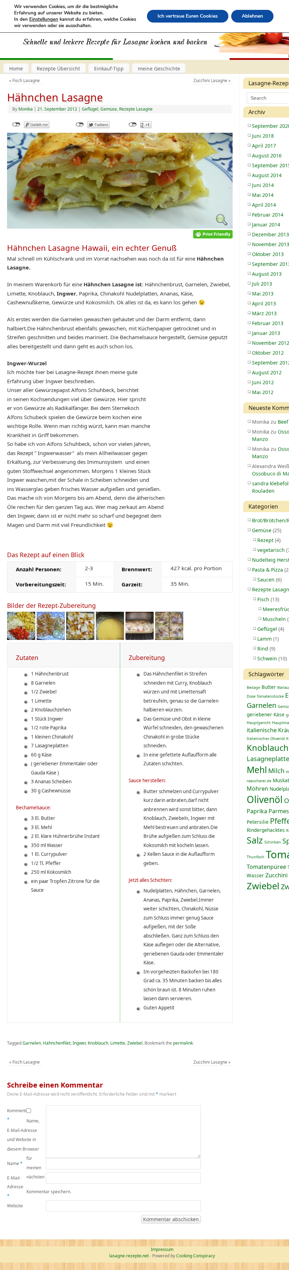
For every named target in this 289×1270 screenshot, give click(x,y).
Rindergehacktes (266, 830)
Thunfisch (255, 856)
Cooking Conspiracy (195, 1256)
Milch (276, 770)
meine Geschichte (159, 68)
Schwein (267, 658)
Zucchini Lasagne (211, 80)
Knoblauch (98, 1043)
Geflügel (90, 109)
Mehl (257, 770)
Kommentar (16, 1115)
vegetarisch (271, 550)
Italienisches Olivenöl (266, 738)
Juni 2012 (263, 382)
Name (15, 1163)
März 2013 (264, 313)
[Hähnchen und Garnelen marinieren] (51, 637)
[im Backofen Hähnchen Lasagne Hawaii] (139, 637)
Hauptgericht (259, 722)
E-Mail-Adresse (15, 1187)
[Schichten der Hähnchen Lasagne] (80, 637)
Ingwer (79, 1043)
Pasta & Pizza (267, 569)
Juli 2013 (262, 283)
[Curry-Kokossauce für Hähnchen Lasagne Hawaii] (110, 637)
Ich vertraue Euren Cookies (188, 16)
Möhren (257, 788)
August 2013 (267, 273)
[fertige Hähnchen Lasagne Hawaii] (169, 637)
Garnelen (32, 1043)
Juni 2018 (263, 135)
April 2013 (264, 303)
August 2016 (267, 155)
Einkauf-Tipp (109, 68)
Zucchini (276, 875)
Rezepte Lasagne (136, 109)
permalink (183, 1043)
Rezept (265, 540)
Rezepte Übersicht (58, 68)
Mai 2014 (262, 195)
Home (16, 68)
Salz (255, 840)
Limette (117, 1043)
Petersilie (258, 821)
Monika (25, 109)
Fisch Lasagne (24, 80)
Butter (269, 687)
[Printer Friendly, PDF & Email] (213, 233)
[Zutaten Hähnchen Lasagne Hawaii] (21, 637)
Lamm (264, 638)
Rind (262, 648)
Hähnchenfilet (56, 1043)
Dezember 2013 (270, 234)
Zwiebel (134, 1043)
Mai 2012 (262, 392)
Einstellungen (43, 19)
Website (15, 1206)
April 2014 (264, 204)
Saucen (266, 579)
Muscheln (274, 619)
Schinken (272, 842)
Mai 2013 (262, 293)
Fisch (263, 599)
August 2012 (267, 372)
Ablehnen (252, 16)
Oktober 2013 (268, 254)
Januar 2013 (266, 333)
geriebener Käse (265, 714)
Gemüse (108, 109)
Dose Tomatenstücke (265, 696)
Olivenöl (265, 799)
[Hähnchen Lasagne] (120, 226)
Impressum (162, 1249)
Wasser (255, 875)
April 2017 (264, 145)
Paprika (257, 811)
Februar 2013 (267, 323)
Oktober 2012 (268, 352)
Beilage (253, 687)
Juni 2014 (263, 185)
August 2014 (267, 175)
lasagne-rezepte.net (129, 1256)
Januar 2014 (266, 224)
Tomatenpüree (266, 867)
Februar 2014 (267, 214)
